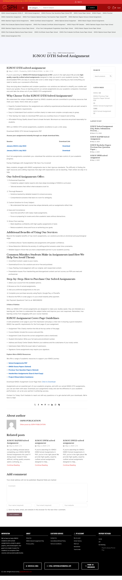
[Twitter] (35, 405)
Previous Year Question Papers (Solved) (24, 370)
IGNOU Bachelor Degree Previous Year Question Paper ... (100, 147)
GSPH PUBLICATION (34, 71)
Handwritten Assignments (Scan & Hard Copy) (26, 373)
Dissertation (19, 377)
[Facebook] (38, 405)
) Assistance (28, 377)
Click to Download (48, 382)
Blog (54, 53)
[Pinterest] (45, 405)
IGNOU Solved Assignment (66, 53)
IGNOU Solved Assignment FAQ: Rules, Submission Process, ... (101, 129)
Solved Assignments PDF (18, 363)
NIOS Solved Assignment (102, 111)
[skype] (58, 405)
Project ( (12, 377)
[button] (78, 2)
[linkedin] (52, 405)
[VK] (42, 405)
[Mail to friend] (48, 405)
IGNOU (95, 93)
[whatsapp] (55, 405)
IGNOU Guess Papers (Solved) (20, 366)
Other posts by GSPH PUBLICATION (33, 424)
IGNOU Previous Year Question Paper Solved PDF (101, 98)
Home (49, 53)
